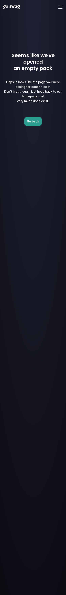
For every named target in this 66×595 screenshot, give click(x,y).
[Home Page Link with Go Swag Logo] (11, 7)
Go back (33, 121)
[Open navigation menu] (60, 7)
